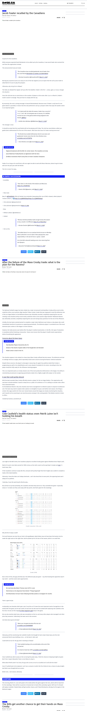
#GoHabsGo (29, 73)
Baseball (45, 3)
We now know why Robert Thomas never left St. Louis (20, 588)
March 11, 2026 (43, 77)
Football (41, 3)
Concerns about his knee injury (12, 338)
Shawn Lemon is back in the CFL (14, 350)
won (59, 465)
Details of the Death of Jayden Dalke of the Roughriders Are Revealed (25, 347)
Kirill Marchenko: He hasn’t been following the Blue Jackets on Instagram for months (29, 593)
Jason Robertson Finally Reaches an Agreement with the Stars (22, 153)
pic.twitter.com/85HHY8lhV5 (40, 73)
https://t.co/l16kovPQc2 (39, 222)
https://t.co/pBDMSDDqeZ (22, 198)
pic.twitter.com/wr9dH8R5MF (25, 625)
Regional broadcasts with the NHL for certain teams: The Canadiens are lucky (27, 151)
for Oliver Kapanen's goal (26, 610)
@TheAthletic (10, 196)
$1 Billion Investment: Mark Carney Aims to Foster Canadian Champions (25, 156)
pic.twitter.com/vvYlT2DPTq (24, 138)
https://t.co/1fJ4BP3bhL (23, 185)
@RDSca (24, 117)
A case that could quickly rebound (13, 377)
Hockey (36, 3)
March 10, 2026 (37, 629)
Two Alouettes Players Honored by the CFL (17, 345)
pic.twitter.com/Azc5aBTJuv (40, 650)
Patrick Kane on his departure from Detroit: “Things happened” (23, 591)
